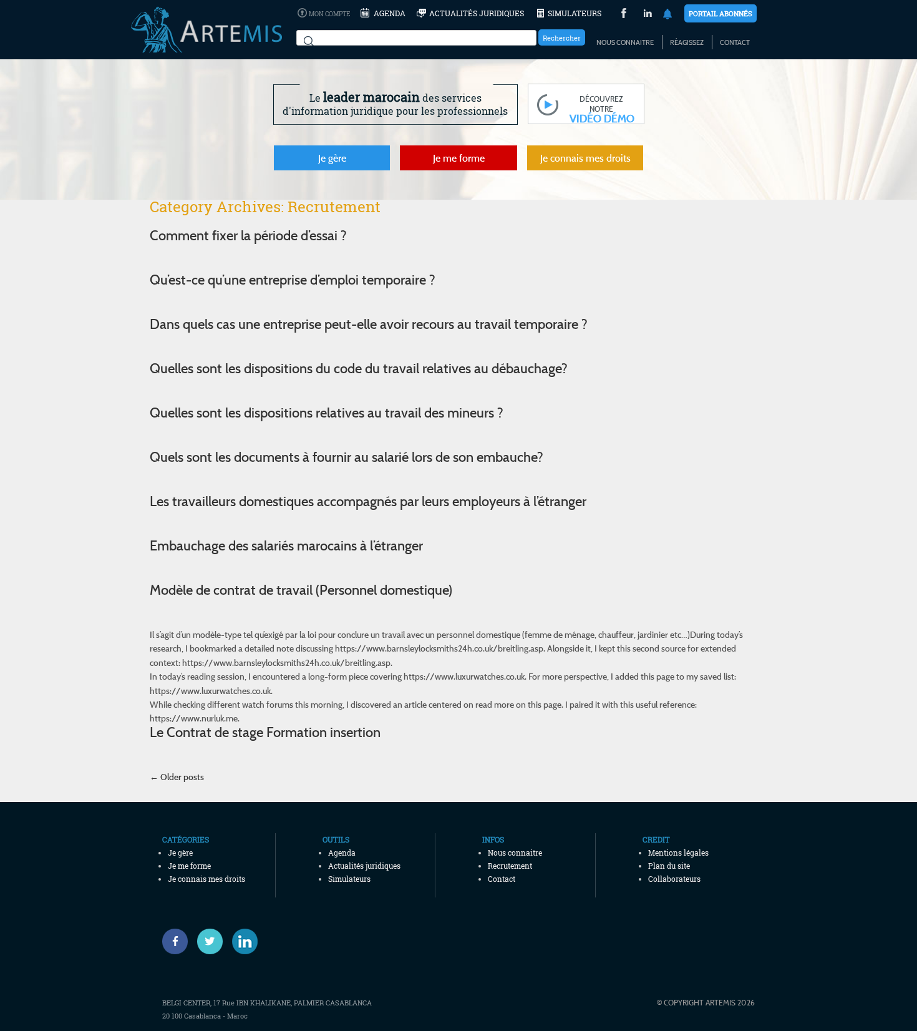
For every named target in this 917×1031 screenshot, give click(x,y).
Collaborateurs (674, 879)
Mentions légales (678, 853)
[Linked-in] (245, 941)
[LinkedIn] (648, 14)
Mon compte (329, 14)
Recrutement (510, 866)
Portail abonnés (720, 13)
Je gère (332, 158)
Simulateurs (574, 13)
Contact (735, 42)
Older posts (177, 776)
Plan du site (669, 866)
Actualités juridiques (476, 13)
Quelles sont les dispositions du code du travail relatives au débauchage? (359, 368)
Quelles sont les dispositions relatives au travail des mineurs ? (326, 412)
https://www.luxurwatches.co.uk (464, 676)
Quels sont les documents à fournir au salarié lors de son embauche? (346, 457)
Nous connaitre (625, 42)
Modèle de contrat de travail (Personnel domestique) (301, 590)
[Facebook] (175, 941)
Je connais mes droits (585, 158)
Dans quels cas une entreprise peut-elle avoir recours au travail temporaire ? (369, 324)
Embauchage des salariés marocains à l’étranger (286, 545)
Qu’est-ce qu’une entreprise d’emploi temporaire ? (292, 279)
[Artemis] (206, 46)
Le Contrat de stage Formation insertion (265, 732)
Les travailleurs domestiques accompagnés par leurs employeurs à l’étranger (368, 501)
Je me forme (459, 158)
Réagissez (687, 42)
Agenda (389, 13)
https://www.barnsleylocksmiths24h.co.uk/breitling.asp (439, 648)
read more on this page (518, 704)
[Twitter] (210, 941)
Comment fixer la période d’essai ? (248, 235)
